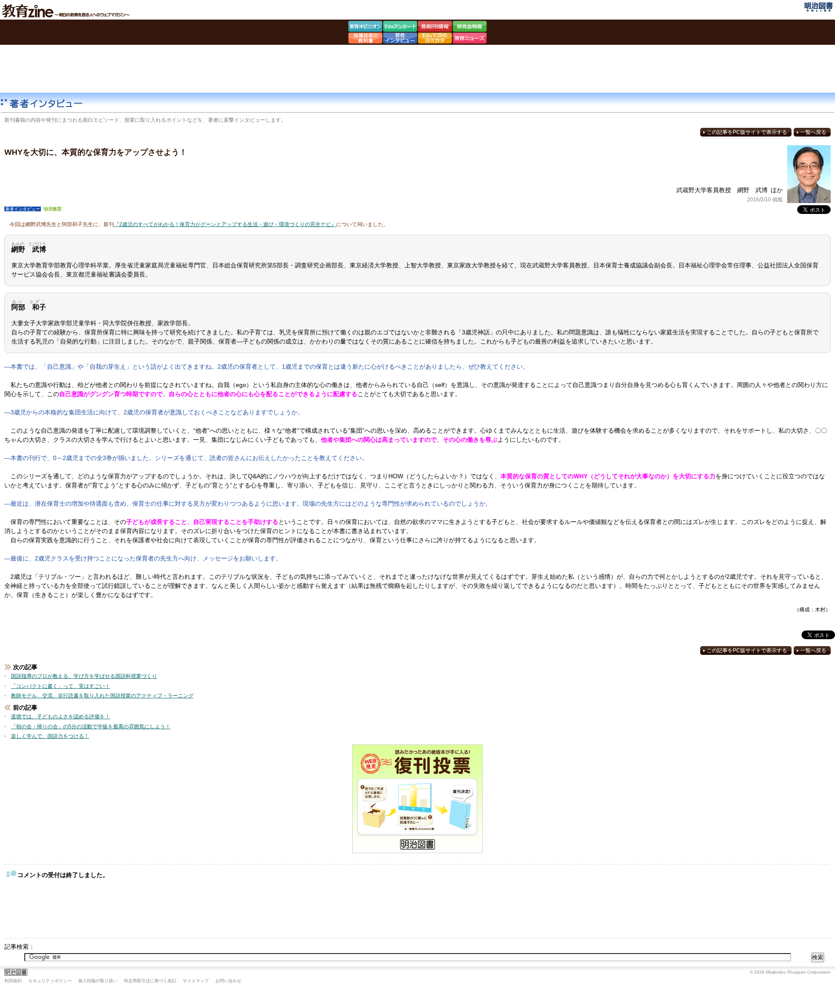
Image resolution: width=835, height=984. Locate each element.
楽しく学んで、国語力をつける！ (50, 736)
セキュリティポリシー (50, 980)
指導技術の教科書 (365, 39)
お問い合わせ (228, 980)
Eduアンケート (400, 27)
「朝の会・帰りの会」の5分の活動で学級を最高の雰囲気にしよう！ (90, 727)
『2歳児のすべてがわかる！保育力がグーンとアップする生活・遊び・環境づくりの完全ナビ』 (225, 224)
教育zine (67, 10)
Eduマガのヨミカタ (435, 39)
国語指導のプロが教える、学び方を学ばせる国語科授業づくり (84, 676)
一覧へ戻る (813, 132)
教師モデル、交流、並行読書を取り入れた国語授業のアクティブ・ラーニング (102, 696)
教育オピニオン (365, 27)
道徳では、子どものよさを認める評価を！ (60, 717)
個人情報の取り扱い (97, 980)
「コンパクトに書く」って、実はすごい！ (60, 686)
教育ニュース (470, 39)
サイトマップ (196, 980)
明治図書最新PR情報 (435, 27)
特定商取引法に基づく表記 (150, 980)
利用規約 (13, 980)
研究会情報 (470, 27)
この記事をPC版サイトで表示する (747, 132)
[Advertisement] (417, 68)
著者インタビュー (400, 39)
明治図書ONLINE (819, 7)
